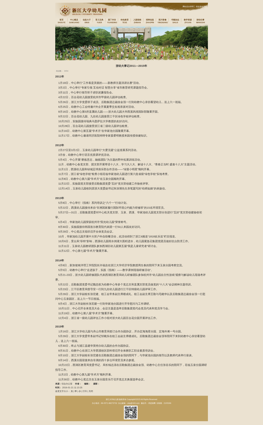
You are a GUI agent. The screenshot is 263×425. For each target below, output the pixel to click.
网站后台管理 (188, 6)
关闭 (91, 391)
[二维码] (131, 412)
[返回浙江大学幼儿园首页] (81, 4)
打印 (85, 391)
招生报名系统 (201, 6)
